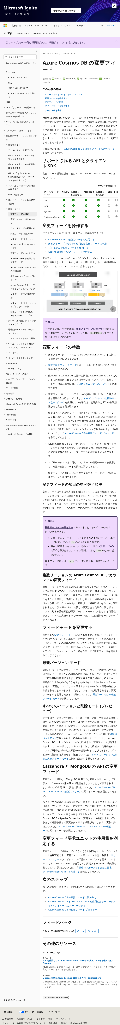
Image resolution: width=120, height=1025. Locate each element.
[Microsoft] (5, 25)
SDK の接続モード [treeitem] (16, 194)
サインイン (111, 25)
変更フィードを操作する (56, 98)
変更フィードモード (64, 634)
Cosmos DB (67, 53)
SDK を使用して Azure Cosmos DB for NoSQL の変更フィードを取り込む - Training (78, 961)
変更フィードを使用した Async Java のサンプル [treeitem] (22, 313)
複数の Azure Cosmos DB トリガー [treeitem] (23, 278)
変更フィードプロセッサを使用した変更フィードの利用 (77, 243)
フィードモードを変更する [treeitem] (23, 228)
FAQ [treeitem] (10, 82)
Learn (46, 53)
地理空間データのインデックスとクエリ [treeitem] (21, 331)
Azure (55, 53)
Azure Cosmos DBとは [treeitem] (19, 77)
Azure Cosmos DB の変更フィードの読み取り (72, 897)
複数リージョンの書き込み (59, 527)
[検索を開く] (102, 25)
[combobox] (20, 56)
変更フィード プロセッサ (89, 328)
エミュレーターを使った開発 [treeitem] (21, 338)
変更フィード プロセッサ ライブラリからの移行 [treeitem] (23, 304)
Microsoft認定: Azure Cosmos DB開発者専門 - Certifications (72, 978)
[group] (80, 204)
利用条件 (53, 1023)
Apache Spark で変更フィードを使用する (70, 251)
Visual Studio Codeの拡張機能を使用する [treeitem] (21, 166)
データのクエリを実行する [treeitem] (20, 150)
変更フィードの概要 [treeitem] (20, 214)
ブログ (40, 1018)
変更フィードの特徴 (54, 102)
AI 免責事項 (7, 1018)
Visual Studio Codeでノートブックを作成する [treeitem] (21, 157)
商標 (63, 1023)
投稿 (50, 1018)
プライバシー (62, 1018)
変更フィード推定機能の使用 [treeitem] (23, 296)
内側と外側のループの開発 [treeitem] (20, 434)
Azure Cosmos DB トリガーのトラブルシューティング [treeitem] (24, 287)
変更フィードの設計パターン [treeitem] (23, 221)
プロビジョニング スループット (93, 383)
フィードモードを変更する (57, 105)
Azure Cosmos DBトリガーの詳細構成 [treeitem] (23, 269)
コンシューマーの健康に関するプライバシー (22, 1023)
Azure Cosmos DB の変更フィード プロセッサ (89, 433)
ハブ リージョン (105, 546)
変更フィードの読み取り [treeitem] (22, 233)
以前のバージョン (25, 1018)
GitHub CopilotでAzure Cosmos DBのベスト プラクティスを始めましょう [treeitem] (22, 177)
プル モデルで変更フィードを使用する (68, 247)
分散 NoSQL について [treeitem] (18, 88)
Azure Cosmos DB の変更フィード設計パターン (89, 148)
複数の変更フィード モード (62, 365)
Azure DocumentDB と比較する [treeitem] (22, 95)
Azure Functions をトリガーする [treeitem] (23, 246)
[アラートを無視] (114, 5)
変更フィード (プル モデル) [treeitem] (23, 253)
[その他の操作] (115, 53)
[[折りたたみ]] (36, 51)
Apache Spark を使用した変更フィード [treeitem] (23, 260)
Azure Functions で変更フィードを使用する (71, 239)
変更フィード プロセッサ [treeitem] (22, 238)
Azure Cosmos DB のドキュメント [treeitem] (21, 65)
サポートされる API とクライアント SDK (64, 94)
